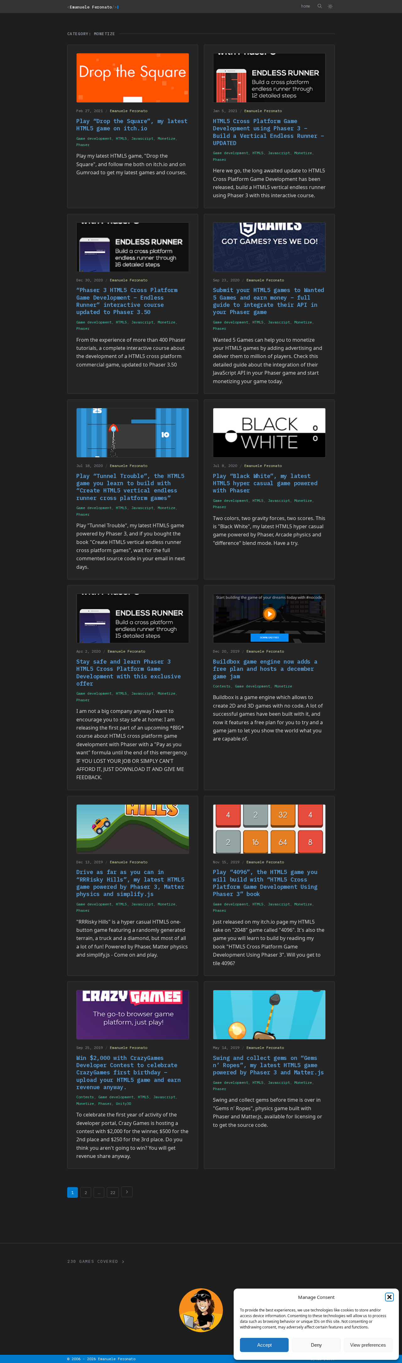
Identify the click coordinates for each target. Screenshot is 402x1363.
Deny (316, 1345)
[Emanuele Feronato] (201, 1310)
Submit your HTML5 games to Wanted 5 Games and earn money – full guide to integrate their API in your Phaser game (268, 301)
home (305, 5)
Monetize (166, 138)
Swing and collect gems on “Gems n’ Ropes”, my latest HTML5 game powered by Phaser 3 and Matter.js (268, 1065)
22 (112, 1192)
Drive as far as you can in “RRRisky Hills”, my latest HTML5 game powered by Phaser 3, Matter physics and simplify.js (130, 883)
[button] (389, 1297)
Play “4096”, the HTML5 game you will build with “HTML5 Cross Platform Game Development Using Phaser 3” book (265, 883)
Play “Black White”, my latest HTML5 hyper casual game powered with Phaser (265, 483)
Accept (264, 1345)
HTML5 (121, 138)
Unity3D (123, 1103)
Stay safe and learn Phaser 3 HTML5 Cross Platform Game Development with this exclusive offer (128, 672)
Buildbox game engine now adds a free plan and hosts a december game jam (265, 669)
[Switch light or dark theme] (330, 6)
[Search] (319, 6)
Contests (222, 686)
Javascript (142, 138)
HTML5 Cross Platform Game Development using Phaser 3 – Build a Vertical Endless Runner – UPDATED (268, 132)
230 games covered (92, 1261)
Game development (93, 138)
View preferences (368, 1345)
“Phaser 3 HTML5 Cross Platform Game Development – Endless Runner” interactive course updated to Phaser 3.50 (126, 301)
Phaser (83, 144)
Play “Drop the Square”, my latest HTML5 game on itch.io (131, 124)
